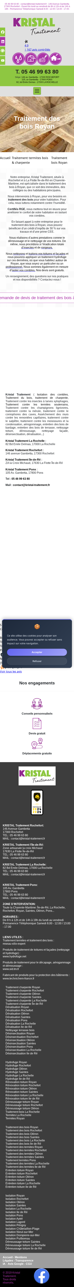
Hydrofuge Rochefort (18, 1065)
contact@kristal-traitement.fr (34, 4)
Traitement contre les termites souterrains (37, 404)
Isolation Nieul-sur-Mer (19, 1231)
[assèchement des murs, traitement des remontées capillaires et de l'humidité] (18, 59)
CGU (29, 1263)
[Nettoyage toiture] (55, 59)
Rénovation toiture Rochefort (23, 1085)
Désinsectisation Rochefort (22, 1036)
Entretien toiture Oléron (20, 1176)
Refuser (37, 660)
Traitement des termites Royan (24, 1147)
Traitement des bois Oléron (22, 1133)
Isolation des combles (52, 394)
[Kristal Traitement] (37, 25)
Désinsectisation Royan (20, 1033)
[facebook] (41, 1276)
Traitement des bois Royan (22, 1127)
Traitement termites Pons (21, 1160)
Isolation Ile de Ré (17, 1212)
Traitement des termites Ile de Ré (26, 1166)
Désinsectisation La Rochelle (23, 1050)
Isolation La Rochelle (18, 1208)
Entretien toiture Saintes (20, 1180)
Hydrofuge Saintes (17, 1072)
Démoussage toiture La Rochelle (26, 1245)
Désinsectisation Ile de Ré (22, 1053)
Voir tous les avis (11, 671)
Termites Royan (15, 1118)
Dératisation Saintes (18, 1017)
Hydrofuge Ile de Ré (18, 1078)
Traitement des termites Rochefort (26, 1150)
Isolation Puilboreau (18, 1238)
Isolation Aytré (14, 1218)
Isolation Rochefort (17, 1198)
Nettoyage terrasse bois (20, 1030)
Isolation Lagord (15, 1221)
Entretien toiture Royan (20, 1170)
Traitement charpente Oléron (23, 993)
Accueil (5, 158)
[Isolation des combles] (31, 59)
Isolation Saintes (16, 1205)
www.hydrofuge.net (14, 956)
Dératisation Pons (16, 1020)
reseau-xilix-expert (14, 943)
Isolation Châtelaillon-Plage (22, 1228)
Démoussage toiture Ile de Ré (24, 1248)
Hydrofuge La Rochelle (20, 1075)
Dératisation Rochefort (19, 1010)
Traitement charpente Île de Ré (24, 1003)
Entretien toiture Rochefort (21, 1173)
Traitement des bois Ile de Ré (23, 1143)
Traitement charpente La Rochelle (26, 1000)
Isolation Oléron (15, 1202)
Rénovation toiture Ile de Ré (23, 1098)
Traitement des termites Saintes (25, 1157)
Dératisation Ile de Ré (19, 1026)
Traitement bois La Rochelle (23, 1111)
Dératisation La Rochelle (21, 1023)
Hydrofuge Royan (16, 1062)
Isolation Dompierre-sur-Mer (23, 1235)
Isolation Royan (15, 1195)
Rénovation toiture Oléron (21, 1088)
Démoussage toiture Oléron (22, 1108)
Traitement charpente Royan (23, 987)
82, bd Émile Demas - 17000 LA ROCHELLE (37, 82)
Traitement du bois (19, 397)
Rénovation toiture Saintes (22, 1091)
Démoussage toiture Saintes (23, 1241)
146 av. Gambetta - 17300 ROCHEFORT (40, 77)
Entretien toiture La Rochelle (23, 1183)
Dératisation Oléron (17, 1013)
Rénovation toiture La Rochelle (24, 1095)
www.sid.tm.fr (11, 969)
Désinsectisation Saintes (21, 1043)
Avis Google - (17, 1263)
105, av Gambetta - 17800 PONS (37, 79)
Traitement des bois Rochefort (24, 1130)
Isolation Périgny (16, 1225)
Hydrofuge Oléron (16, 1068)
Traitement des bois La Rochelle (25, 1140)
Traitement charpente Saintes (23, 997)
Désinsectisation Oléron (20, 1040)
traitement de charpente (51, 397)
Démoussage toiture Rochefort (24, 1105)
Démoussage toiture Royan (22, 1101)
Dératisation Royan (17, 1007)
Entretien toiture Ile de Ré (21, 1186)
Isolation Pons (14, 1215)
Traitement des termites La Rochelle (27, 1163)
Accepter (37, 652)
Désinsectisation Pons (19, 1046)
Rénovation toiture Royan (21, 1082)
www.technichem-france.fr (18, 978)
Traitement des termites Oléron (24, 1153)
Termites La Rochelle (18, 1115)
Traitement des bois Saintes (22, 1137)
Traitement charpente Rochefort (25, 990)
